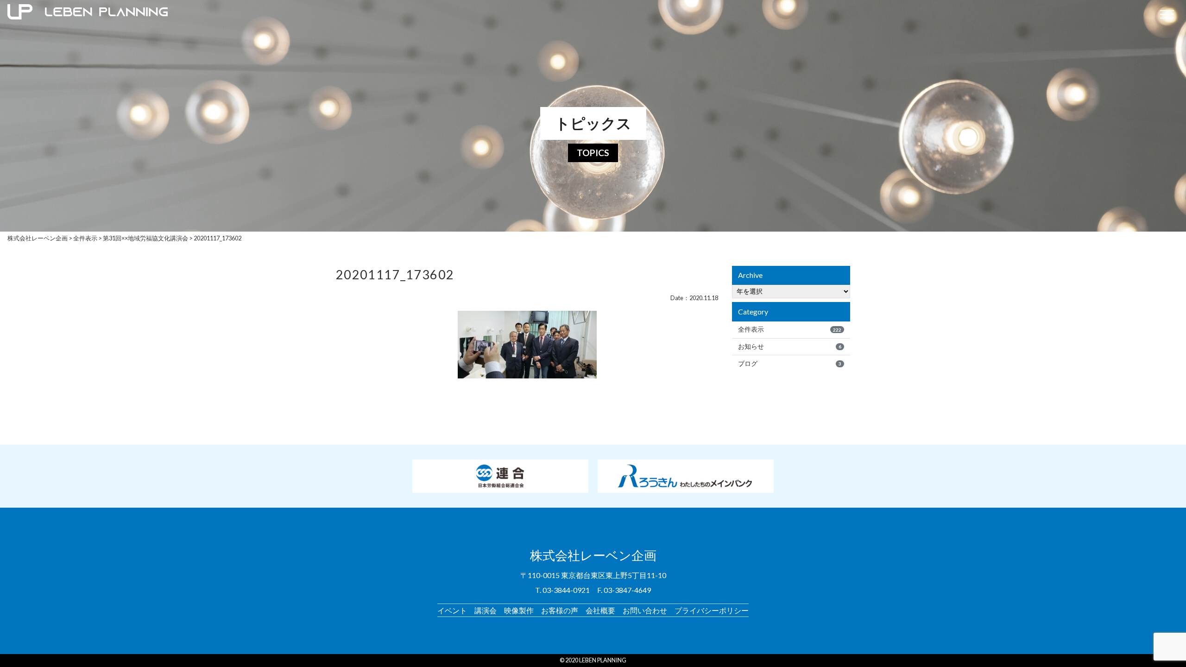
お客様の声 (559, 610)
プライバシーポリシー (712, 610)
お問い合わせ (645, 610)
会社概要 (600, 610)
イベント (452, 610)
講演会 (485, 610)
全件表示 (789, 329)
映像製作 (519, 610)
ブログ (789, 363)
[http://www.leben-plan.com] (577, 14)
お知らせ (789, 346)
